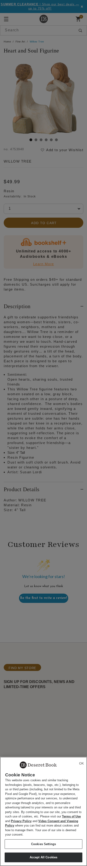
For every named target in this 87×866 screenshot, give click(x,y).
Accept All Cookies (43, 857)
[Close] (81, 763)
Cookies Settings (43, 844)
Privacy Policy (21, 821)
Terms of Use (71, 816)
